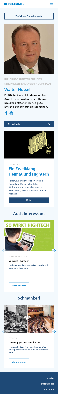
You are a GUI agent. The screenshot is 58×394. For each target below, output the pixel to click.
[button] (54, 251)
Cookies (50, 378)
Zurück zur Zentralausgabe (29, 16)
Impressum (48, 389)
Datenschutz (47, 383)
